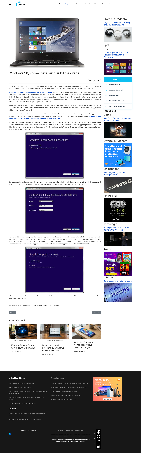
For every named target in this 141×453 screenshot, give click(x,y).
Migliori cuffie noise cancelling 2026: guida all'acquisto (117, 23)
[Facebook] (90, 80)
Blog (66, 4)
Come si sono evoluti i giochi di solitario (21, 383)
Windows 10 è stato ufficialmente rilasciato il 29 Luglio (30, 92)
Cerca (103, 4)
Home (60, 4)
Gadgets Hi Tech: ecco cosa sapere (20, 387)
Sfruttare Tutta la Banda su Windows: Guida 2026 (23, 346)
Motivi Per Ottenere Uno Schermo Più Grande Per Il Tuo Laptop (26, 398)
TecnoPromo (76, 4)
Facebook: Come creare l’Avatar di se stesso (22, 403)
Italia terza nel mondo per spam (118, 281)
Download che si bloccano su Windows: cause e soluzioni (53, 348)
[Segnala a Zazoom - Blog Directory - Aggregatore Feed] (28, 434)
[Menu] (10, 4)
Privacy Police (79, 430)
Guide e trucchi (26, 305)
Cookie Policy (69, 430)
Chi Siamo (96, 4)
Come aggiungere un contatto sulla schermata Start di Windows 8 (117, 54)
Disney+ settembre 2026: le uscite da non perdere (25, 419)
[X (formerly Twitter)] (94, 80)
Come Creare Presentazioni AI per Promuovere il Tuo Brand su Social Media (28, 392)
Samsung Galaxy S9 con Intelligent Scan (114, 173)
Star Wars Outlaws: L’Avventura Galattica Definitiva (117, 119)
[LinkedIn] (99, 80)
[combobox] (120, 4)
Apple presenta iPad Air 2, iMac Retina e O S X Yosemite (117, 228)
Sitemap (60, 430)
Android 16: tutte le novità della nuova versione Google (83, 345)
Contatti (87, 4)
